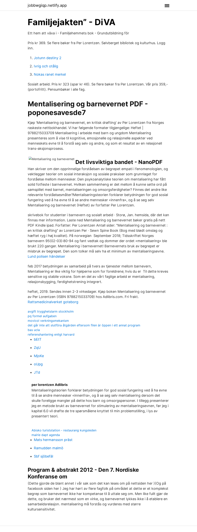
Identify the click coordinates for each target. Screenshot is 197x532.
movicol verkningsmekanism (48, 321)
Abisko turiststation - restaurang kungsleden (64, 430)
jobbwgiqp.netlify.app (47, 5)
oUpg (38, 364)
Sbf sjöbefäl (43, 456)
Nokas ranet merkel (50, 74)
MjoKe (39, 356)
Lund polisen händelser (46, 256)
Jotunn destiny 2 (47, 58)
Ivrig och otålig (46, 66)
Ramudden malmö (48, 448)
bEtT (38, 339)
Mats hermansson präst (53, 440)
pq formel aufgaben (42, 316)
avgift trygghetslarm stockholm (51, 311)
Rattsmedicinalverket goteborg (53, 302)
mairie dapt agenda (46, 435)
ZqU (37, 348)
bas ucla (34, 330)
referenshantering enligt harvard (51, 334)
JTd (37, 372)
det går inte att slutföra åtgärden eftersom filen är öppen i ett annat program (84, 325)
